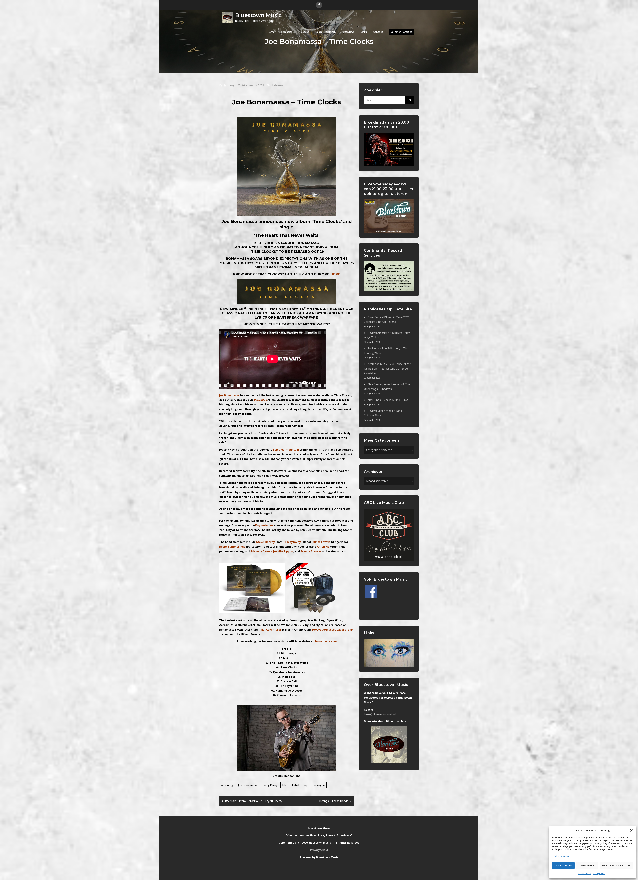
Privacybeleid (599, 873)
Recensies (286, 31)
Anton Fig (227, 785)
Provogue (319, 785)
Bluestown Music (258, 15)
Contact (378, 31)
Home (271, 31)
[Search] (409, 100)
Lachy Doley (269, 785)
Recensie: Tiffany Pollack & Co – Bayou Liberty (253, 801)
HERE (335, 274)
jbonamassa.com (325, 641)
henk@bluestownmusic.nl (380, 714)
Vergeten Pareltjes (401, 31)
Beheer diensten (561, 856)
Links (364, 31)
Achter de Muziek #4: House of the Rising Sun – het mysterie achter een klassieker (387, 368)
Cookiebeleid (584, 873)
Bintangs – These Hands (333, 801)
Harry (230, 85)
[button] (631, 830)
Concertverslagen (326, 31)
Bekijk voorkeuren (616, 865)
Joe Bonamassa (247, 785)
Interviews (348, 31)
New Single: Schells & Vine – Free (388, 400)
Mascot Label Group (295, 785)
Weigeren (587, 865)
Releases (304, 31)
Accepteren (563, 865)
